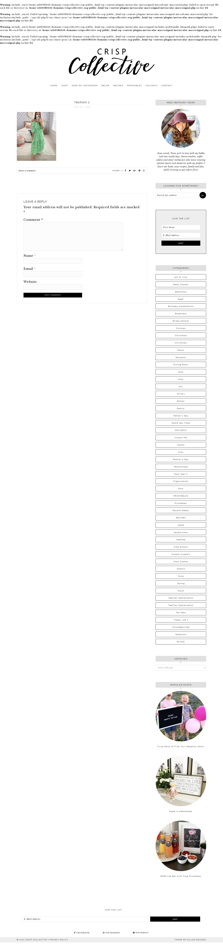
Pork (180, 488)
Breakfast (181, 313)
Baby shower (181, 284)
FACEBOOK (83, 933)
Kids (180, 452)
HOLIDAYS (181, 430)
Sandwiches (181, 532)
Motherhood (181, 467)
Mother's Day (181, 459)
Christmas (181, 335)
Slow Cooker (181, 561)
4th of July (181, 277)
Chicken (181, 328)
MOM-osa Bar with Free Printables (180, 876)
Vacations (181, 634)
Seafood (181, 539)
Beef (181, 299)
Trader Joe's (181, 620)
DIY (181, 386)
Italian (181, 445)
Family (181, 408)
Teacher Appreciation (180, 598)
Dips (180, 372)
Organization (180, 481)
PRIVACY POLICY (59, 940)
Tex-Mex (181, 612)
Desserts (181, 357)
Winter (181, 642)
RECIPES (181, 518)
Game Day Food (181, 423)
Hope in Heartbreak (180, 811)
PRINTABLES (181, 496)
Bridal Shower (181, 321)
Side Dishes (181, 547)
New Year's (181, 474)
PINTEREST (142, 933)
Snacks (181, 569)
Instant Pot (181, 437)
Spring (181, 583)
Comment (33, 220)
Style (181, 591)
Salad (181, 525)
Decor (181, 350)
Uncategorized (181, 627)
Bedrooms (181, 292)
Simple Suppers (181, 554)
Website (30, 282)
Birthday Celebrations (181, 306)
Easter (181, 401)
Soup (181, 576)
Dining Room (181, 364)
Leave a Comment (27, 170)
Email (30, 269)
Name (30, 256)
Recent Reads (181, 510)
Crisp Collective (111, 62)
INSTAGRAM (112, 933)
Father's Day (181, 416)
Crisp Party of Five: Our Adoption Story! (181, 746)
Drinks (181, 394)
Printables (181, 503)
